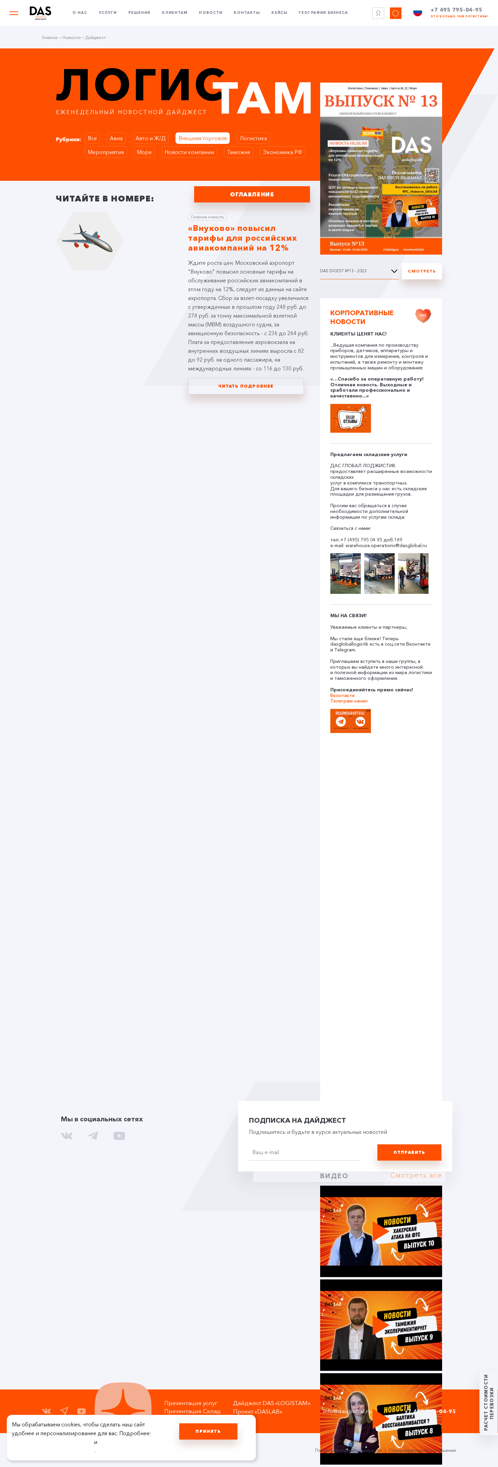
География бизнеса (323, 13)
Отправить (409, 1152)
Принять (208, 1431)
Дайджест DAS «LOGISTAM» (271, 1402)
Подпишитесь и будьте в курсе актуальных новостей (318, 1131)
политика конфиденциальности (53, 1450)
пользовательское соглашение (52, 1442)
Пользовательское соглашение (422, 1450)
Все (92, 138)
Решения (139, 13)
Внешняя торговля (203, 138)
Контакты (247, 13)
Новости (210, 13)
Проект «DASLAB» (257, 1411)
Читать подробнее (245, 386)
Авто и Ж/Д (151, 138)
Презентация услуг (190, 1402)
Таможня (238, 152)
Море (144, 152)
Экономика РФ (282, 152)
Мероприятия (106, 152)
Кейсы (279, 13)
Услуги (108, 13)
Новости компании (189, 152)
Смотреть (422, 271)
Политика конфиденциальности (348, 1450)
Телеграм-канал (349, 701)
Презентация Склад (192, 1411)
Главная (50, 37)
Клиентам (174, 13)
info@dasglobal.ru (347, 1411)
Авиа (116, 138)
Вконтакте (342, 695)
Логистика (253, 138)
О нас (79, 13)
